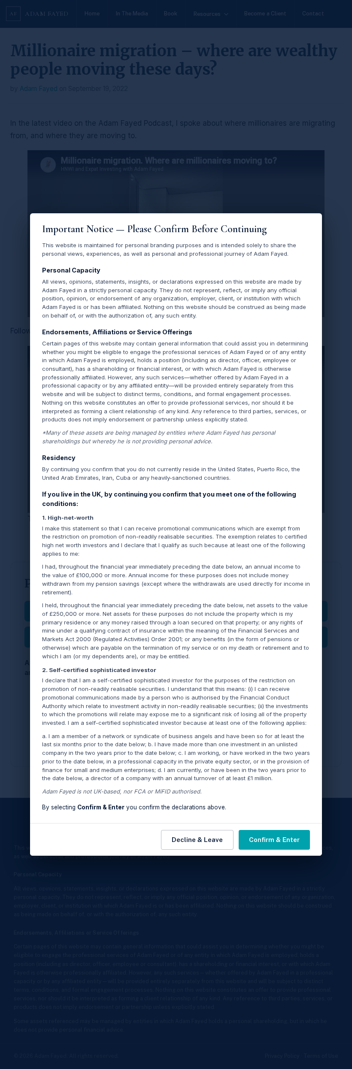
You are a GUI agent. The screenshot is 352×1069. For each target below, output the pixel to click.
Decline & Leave (197, 839)
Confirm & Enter (274, 839)
